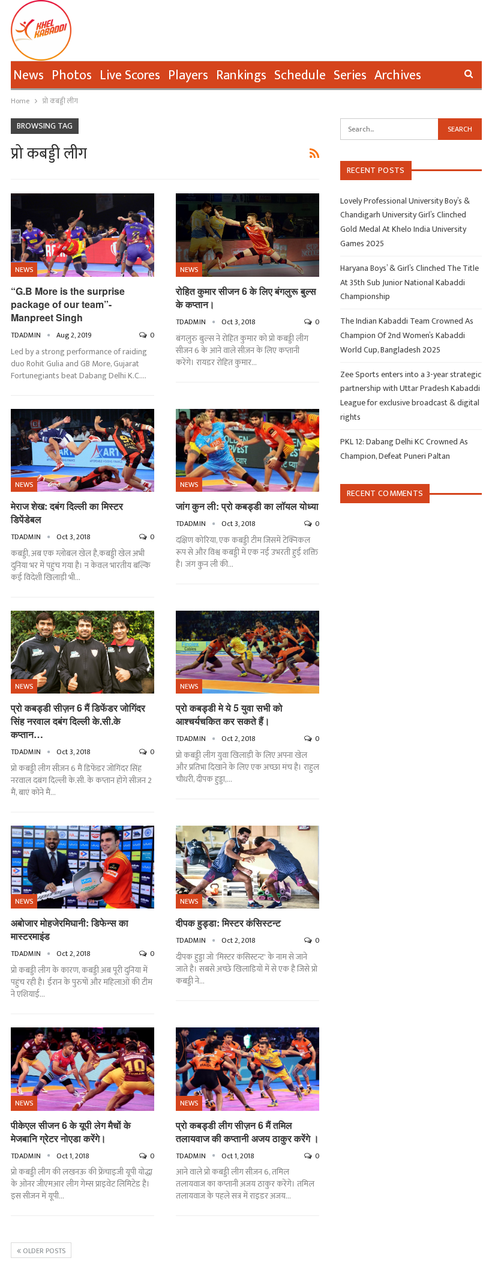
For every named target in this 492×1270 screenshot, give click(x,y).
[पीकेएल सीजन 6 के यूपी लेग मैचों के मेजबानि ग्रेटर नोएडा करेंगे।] (82, 1069)
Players (188, 75)
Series (350, 75)
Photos (72, 75)
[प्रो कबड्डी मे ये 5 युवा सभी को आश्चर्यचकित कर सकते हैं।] (247, 652)
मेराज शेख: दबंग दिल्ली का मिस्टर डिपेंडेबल (67, 512)
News (28, 75)
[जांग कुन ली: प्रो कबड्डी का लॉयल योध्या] (247, 450)
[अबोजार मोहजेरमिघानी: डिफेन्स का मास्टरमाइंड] (82, 867)
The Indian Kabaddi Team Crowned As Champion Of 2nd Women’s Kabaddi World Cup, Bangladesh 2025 (406, 335)
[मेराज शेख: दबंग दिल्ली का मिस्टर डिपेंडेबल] (82, 450)
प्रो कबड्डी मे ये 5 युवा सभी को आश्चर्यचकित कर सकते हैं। (229, 714)
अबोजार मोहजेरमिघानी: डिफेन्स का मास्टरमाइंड (69, 929)
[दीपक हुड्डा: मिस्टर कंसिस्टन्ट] (247, 867)
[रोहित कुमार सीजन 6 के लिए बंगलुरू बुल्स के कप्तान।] (247, 235)
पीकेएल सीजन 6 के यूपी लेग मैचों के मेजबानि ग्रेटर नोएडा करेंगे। (71, 1131)
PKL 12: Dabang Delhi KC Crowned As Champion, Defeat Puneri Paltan (404, 449)
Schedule (300, 75)
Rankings (241, 75)
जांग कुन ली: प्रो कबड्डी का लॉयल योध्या (247, 506)
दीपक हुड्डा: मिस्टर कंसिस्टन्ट (228, 923)
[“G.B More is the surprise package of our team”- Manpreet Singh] (82, 235)
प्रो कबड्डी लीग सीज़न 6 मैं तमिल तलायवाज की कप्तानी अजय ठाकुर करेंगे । (247, 1131)
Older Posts (43, 1251)
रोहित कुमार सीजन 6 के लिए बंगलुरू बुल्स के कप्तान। (246, 297)
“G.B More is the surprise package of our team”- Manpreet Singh (68, 304)
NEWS (24, 270)
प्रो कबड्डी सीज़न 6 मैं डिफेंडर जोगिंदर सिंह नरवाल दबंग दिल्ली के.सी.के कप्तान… (78, 721)
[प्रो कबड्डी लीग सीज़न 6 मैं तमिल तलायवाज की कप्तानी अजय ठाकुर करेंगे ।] (247, 1069)
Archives (397, 75)
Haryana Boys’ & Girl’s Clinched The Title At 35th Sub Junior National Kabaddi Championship (409, 282)
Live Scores (130, 75)
